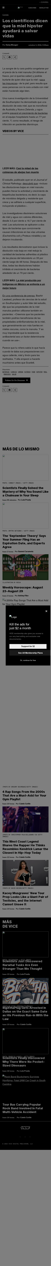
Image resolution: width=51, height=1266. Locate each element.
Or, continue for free (28, 660)
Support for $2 (28, 646)
